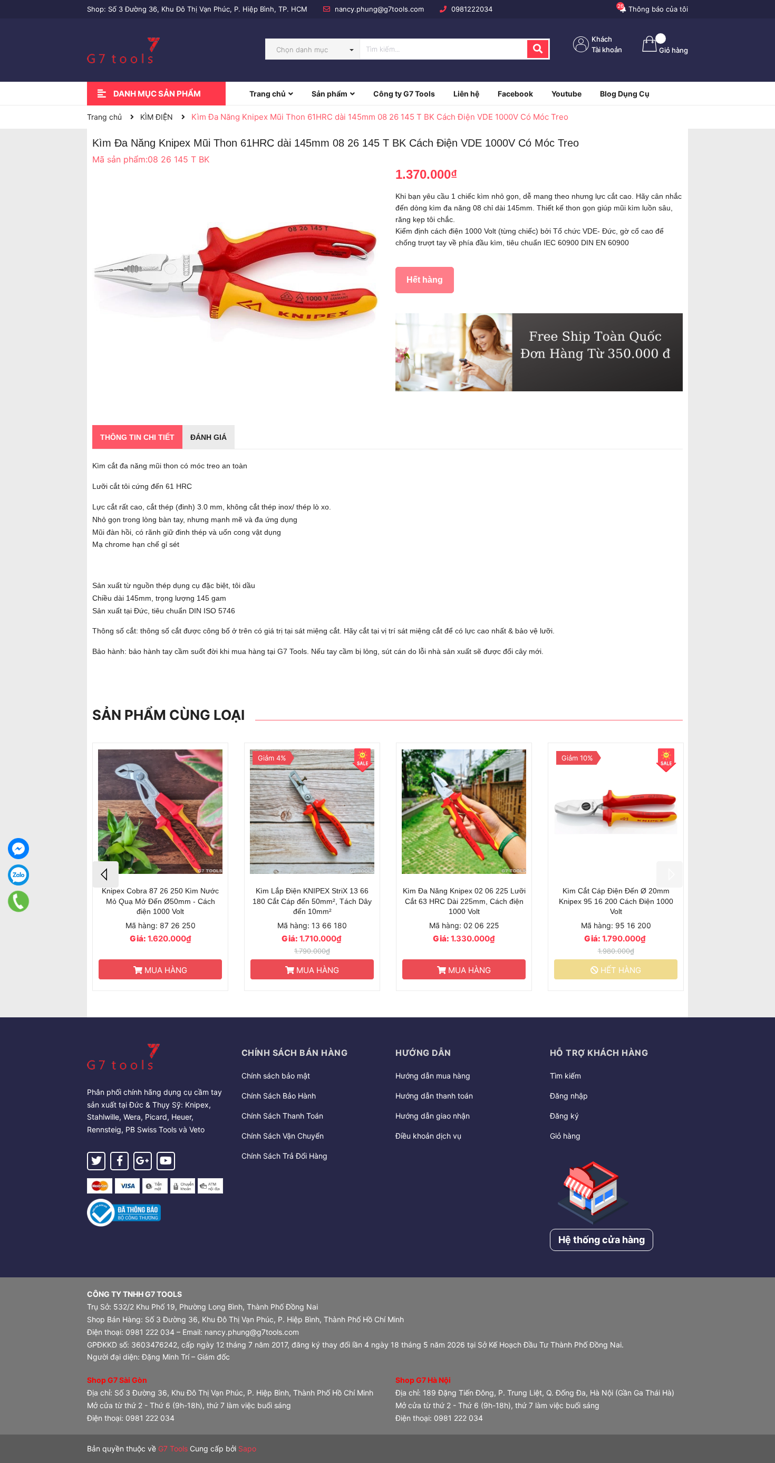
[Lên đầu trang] (756, 1413)
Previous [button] (105, 874)
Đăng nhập (569, 1095)
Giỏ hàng (565, 1135)
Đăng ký (564, 1115)
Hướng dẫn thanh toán (434, 1095)
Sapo (247, 1448)
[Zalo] (18, 875)
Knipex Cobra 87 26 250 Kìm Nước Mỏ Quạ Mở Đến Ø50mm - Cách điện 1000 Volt (160, 901)
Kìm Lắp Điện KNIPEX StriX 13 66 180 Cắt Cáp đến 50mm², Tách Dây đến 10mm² (312, 901)
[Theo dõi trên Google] (142, 1161)
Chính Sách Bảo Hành (278, 1095)
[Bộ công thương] (124, 1212)
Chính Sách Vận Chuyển (282, 1135)
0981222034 (471, 9)
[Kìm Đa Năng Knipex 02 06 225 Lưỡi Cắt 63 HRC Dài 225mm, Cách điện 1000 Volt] (464, 811)
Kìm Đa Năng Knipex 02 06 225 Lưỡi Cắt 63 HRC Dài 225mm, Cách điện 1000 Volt (464, 901)
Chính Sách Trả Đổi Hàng (284, 1155)
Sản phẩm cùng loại (168, 715)
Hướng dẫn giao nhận (432, 1115)
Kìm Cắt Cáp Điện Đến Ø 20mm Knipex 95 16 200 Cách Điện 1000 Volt (616, 901)
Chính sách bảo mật (275, 1075)
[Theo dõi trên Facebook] (119, 1161)
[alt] (539, 352)
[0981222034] (18, 901)
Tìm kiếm (565, 1075)
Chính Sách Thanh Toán (282, 1115)
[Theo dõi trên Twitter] (96, 1161)
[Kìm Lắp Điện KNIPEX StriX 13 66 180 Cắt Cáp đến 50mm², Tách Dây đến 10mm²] (312, 811)
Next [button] (669, 874)
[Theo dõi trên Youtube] (166, 1161)
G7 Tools (173, 1448)
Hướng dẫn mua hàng (432, 1075)
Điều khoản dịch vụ (428, 1135)
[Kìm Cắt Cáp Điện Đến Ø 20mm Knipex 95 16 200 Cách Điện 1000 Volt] (616, 811)
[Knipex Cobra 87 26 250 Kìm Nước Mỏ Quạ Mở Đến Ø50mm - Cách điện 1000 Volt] (160, 811)
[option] (160, 867)
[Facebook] (18, 848)
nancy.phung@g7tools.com (379, 9)
